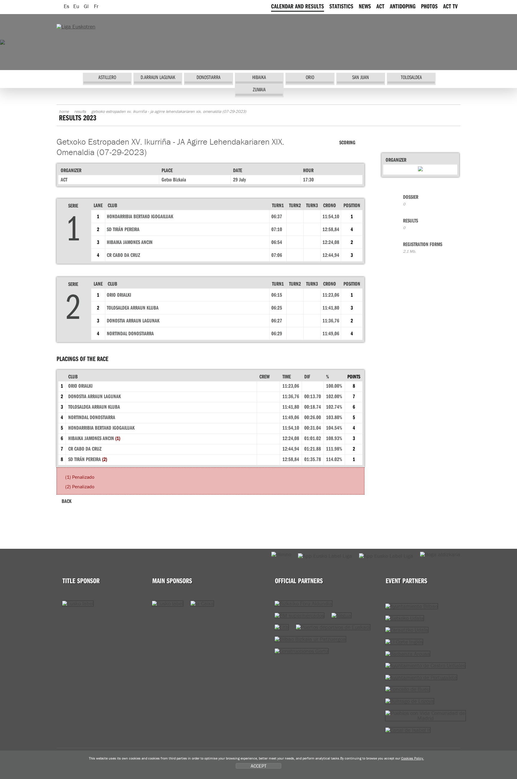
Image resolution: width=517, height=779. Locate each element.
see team (268, 386)
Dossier (410, 200)
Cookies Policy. (412, 758)
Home (64, 111)
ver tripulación (268, 397)
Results (80, 111)
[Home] (76, 26)
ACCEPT (259, 766)
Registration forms (422, 247)
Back (67, 501)
